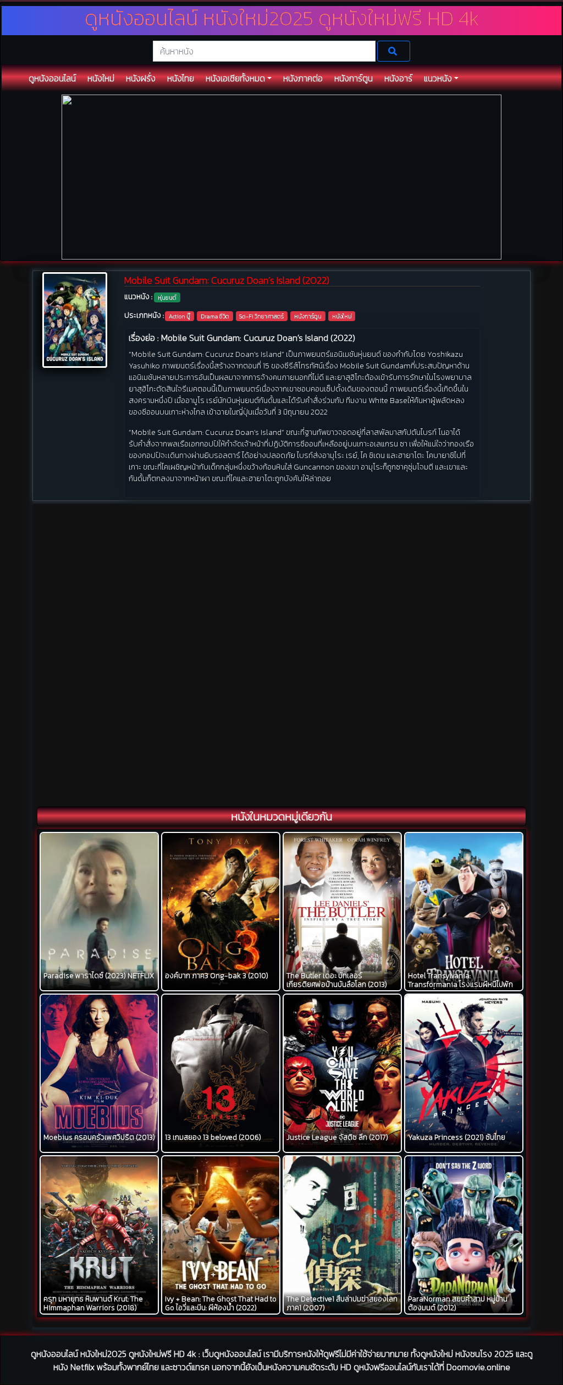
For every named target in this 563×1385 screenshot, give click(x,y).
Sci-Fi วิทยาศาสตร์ (261, 316)
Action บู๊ (179, 316)
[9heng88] (281, 176)
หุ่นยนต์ (167, 297)
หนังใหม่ (342, 316)
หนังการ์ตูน (308, 316)
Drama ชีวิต (215, 316)
